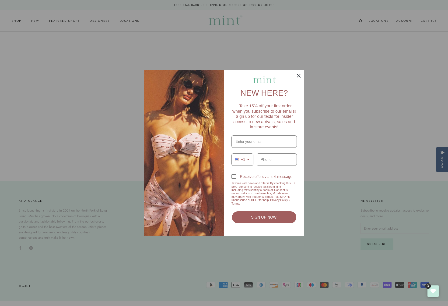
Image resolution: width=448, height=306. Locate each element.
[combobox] (242, 159)
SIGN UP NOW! (264, 217)
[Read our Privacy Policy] (294, 184)
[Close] (298, 75)
